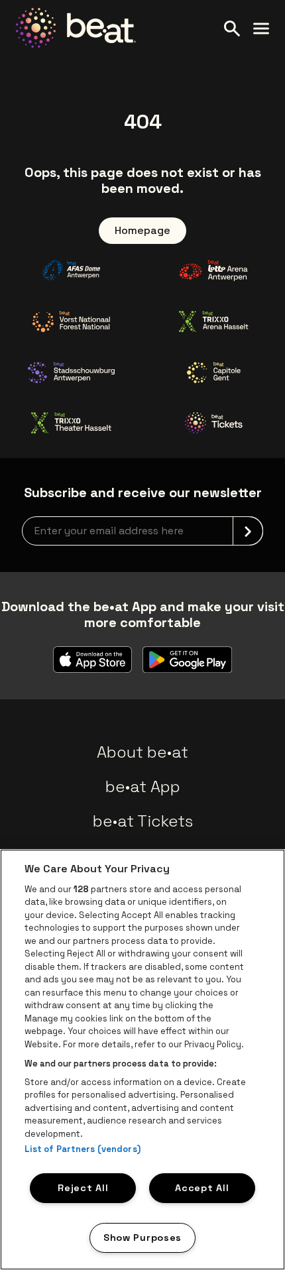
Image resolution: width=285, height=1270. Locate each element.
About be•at (142, 752)
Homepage (142, 230)
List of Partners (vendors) (83, 1149)
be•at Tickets (143, 821)
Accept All (202, 1188)
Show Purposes (142, 1237)
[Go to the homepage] (76, 28)
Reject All (83, 1188)
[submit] (248, 531)
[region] (142, 1059)
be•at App (142, 786)
